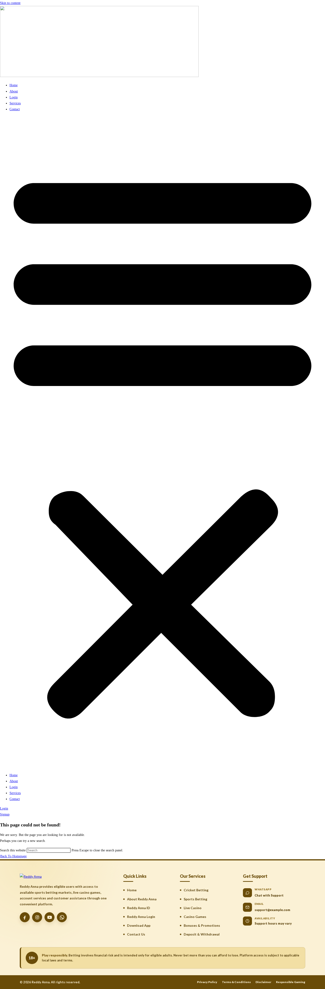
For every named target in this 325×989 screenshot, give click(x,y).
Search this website (13, 850)
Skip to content (10, 3)
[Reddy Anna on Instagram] (37, 917)
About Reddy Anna (142, 899)
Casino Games (195, 917)
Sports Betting (195, 899)
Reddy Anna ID (138, 908)
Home (14, 85)
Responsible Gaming (290, 982)
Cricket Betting (196, 890)
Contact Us (136, 934)
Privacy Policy (207, 982)
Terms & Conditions (236, 982)
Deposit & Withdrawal (202, 934)
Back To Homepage (13, 856)
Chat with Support (269, 895)
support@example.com (272, 910)
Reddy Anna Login (141, 917)
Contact (15, 109)
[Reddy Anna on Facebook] (25, 917)
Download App (138, 925)
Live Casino (193, 908)
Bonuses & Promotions (202, 925)
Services (15, 103)
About (14, 91)
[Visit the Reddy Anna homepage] (31, 876)
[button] (162, 442)
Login (14, 97)
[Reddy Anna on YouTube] (49, 917)
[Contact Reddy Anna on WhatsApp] (62, 917)
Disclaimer (263, 982)
